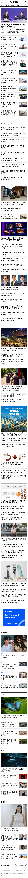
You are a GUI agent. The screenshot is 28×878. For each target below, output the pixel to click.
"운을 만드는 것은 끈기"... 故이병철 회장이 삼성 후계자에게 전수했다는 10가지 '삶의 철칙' (9, 838)
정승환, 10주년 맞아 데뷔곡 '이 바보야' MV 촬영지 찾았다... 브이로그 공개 (8, 666)
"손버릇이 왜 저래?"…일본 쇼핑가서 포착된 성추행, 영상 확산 (9, 785)
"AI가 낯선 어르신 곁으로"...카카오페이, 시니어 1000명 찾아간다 (12, 319)
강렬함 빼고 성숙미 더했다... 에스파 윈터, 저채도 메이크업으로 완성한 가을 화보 (12, 507)
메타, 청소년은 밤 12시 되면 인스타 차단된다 (9, 777)
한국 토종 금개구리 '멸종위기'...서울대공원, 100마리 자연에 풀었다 (7, 724)
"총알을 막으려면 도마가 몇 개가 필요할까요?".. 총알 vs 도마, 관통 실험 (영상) (9, 856)
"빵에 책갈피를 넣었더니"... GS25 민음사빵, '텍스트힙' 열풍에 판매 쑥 (13, 395)
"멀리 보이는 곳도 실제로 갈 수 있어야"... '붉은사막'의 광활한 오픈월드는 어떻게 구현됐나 (12, 246)
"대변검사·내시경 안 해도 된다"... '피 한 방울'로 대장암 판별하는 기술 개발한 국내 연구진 (12, 465)
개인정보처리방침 (6, 871)
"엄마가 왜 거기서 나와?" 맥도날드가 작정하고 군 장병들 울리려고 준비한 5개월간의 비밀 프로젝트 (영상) (11, 388)
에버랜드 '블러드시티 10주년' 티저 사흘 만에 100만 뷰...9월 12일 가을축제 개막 (13, 440)
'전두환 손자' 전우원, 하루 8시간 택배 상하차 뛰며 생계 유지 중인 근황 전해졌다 (13, 134)
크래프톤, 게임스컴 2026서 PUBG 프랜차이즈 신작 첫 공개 (14, 270)
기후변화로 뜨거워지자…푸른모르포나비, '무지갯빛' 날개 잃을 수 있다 (12, 717)
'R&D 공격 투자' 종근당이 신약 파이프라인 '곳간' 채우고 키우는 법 (9, 46)
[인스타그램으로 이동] (19, 865)
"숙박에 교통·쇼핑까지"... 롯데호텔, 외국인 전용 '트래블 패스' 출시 (13, 445)
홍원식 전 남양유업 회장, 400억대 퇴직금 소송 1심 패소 (14, 147)
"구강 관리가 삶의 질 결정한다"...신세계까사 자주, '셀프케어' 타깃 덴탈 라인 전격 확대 (13, 584)
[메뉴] (2, 1)
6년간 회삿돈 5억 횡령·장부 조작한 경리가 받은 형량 (13, 172)
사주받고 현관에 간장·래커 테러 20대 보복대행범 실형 (11, 178)
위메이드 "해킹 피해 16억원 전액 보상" (12, 265)
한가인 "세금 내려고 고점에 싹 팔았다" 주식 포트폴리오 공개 (9, 687)
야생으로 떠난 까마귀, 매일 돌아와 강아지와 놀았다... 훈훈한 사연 (8, 742)
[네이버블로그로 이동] (26, 865)
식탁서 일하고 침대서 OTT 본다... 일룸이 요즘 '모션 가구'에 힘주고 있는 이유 (8, 113)
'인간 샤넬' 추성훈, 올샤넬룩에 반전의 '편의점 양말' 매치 (13, 540)
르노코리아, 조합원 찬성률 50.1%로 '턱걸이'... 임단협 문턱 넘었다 (14, 209)
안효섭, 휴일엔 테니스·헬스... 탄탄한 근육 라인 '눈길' (12, 656)
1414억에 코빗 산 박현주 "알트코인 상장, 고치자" (12, 301)
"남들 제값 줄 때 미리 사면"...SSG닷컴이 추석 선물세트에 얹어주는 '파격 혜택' (13, 596)
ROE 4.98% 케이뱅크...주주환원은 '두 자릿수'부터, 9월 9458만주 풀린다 (11, 307)
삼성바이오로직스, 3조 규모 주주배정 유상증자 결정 (9, 38)
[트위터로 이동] (16, 865)
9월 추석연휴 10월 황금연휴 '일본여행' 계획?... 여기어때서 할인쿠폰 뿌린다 (12, 434)
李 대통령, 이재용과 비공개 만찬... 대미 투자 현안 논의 (13, 25)
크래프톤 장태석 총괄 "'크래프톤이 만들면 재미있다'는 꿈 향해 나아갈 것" (12, 259)
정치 (25, 5)
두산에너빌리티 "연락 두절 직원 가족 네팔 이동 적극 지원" (8, 96)
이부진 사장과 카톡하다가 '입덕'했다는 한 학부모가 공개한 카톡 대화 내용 (8, 847)
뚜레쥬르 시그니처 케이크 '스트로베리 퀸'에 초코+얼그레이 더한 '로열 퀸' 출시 (13, 401)
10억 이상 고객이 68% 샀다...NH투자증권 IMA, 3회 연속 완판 (12, 294)
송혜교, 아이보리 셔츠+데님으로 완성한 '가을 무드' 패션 (9, 677)
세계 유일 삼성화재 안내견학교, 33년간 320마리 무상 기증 (9, 88)
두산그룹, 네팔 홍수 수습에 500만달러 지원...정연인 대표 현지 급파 (9, 80)
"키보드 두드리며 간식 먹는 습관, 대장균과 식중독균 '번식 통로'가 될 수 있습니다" (13, 471)
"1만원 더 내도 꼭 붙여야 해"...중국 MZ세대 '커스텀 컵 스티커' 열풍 (13, 590)
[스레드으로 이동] (22, 865)
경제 (2, 5)
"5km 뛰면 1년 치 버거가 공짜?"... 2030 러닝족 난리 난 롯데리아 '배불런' (12, 355)
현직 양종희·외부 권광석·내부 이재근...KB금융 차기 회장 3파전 (10, 288)
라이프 (7, 5)
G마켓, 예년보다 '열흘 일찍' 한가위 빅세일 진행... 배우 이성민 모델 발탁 (12, 601)
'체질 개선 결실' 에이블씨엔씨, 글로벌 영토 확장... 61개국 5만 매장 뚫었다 (13, 502)
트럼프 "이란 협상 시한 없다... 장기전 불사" (9, 793)
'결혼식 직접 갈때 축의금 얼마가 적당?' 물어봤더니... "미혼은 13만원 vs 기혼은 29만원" (12, 361)
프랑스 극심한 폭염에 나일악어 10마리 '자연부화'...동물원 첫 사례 (9, 733)
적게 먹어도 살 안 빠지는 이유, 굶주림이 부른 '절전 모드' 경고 (13, 477)
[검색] (26, 2)
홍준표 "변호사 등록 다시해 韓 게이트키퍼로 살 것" (13, 153)
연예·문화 (19, 5)
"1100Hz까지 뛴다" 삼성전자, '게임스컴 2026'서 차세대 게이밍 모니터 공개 (12, 239)
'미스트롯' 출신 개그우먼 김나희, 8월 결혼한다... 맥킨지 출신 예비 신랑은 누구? (12, 829)
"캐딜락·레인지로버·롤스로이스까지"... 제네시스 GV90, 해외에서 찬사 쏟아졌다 (9, 216)
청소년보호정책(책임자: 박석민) (19, 871)
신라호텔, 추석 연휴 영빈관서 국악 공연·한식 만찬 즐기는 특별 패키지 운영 (13, 349)
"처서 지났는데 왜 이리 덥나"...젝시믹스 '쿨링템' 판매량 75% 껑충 (12, 557)
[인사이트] (14, 2)
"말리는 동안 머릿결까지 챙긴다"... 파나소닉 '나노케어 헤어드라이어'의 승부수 (13, 519)
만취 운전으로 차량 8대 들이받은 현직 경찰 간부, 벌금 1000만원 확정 (13, 128)
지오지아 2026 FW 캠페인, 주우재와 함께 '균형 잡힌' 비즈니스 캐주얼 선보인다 (12, 551)
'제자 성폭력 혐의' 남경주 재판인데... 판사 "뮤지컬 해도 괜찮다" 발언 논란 (12, 165)
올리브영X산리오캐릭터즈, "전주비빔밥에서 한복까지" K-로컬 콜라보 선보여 (13, 513)
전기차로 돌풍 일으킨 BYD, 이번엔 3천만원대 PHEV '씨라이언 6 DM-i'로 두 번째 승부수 (13, 203)
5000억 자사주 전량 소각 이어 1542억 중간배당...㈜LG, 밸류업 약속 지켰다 (9, 55)
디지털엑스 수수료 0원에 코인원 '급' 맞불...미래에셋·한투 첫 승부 (13, 313)
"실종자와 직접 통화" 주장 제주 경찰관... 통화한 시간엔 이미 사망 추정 (12, 159)
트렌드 (12, 5)
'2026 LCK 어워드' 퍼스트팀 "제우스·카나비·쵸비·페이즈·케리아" (14, 253)
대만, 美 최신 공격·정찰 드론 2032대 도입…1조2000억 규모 (13, 770)
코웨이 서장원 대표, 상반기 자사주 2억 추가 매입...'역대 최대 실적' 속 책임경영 (9, 63)
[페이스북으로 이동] (13, 865)
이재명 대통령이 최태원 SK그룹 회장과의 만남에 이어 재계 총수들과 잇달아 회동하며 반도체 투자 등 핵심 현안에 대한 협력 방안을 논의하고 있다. (13, 31)
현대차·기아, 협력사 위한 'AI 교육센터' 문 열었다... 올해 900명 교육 (9, 105)
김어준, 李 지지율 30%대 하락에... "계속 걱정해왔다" (12, 140)
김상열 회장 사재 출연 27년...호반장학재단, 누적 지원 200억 (9, 72)
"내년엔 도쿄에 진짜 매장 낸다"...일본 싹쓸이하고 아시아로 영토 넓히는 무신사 (12, 545)
